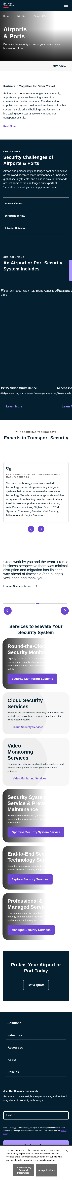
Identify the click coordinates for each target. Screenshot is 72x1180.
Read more (9, 126)
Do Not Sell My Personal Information (23, 1170)
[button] (19, 603)
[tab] (36, 203)
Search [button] (59, 5)
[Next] (66, 326)
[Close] (66, 1150)
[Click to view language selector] (52, 5)
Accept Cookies (46, 1170)
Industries (21, 16)
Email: (10, 1115)
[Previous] (6, 326)
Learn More (14, 406)
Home (6, 16)
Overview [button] (59, 66)
